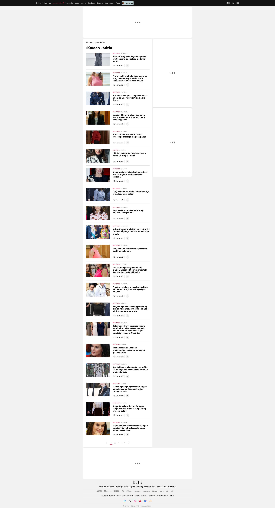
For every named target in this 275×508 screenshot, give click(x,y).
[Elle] (39, 3)
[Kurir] (99, 491)
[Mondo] (108, 491)
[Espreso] (116, 491)
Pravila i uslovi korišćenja (125, 495)
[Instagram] (135, 501)
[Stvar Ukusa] (174, 491)
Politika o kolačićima (148, 495)
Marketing (104, 495)
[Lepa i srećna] (137, 491)
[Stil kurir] (123, 491)
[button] (118, 65)
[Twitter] (130, 501)
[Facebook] (124, 501)
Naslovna (89, 42)
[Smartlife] (146, 491)
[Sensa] (154, 491)
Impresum (112, 495)
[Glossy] (129, 491)
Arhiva (172, 495)
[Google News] (145, 501)
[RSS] (150, 501)
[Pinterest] (140, 501)
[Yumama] (164, 491)
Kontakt (137, 495)
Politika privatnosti (162, 495)
